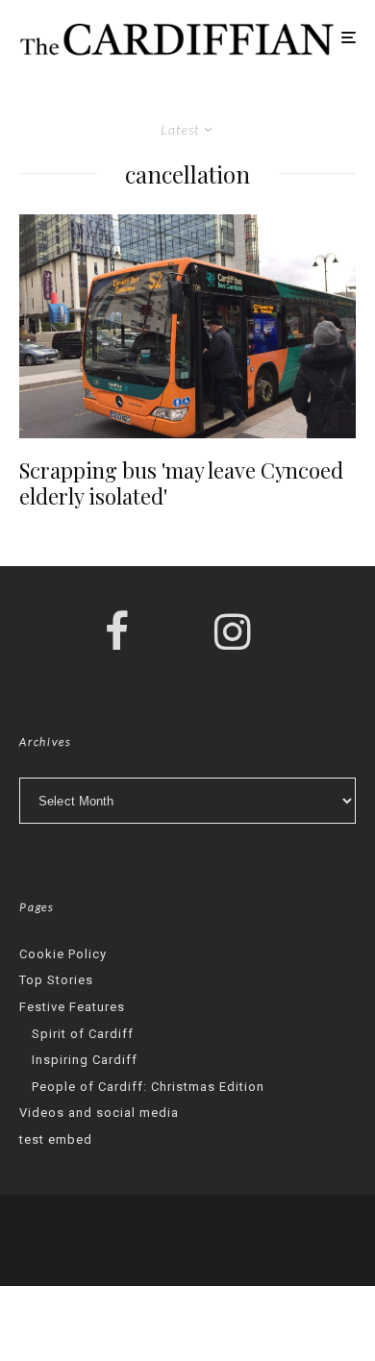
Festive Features (72, 1007)
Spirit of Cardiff (83, 1034)
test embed (55, 1139)
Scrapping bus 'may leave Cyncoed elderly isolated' (181, 483)
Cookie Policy (63, 954)
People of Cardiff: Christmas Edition (148, 1086)
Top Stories (56, 980)
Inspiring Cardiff (85, 1059)
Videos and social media (99, 1112)
